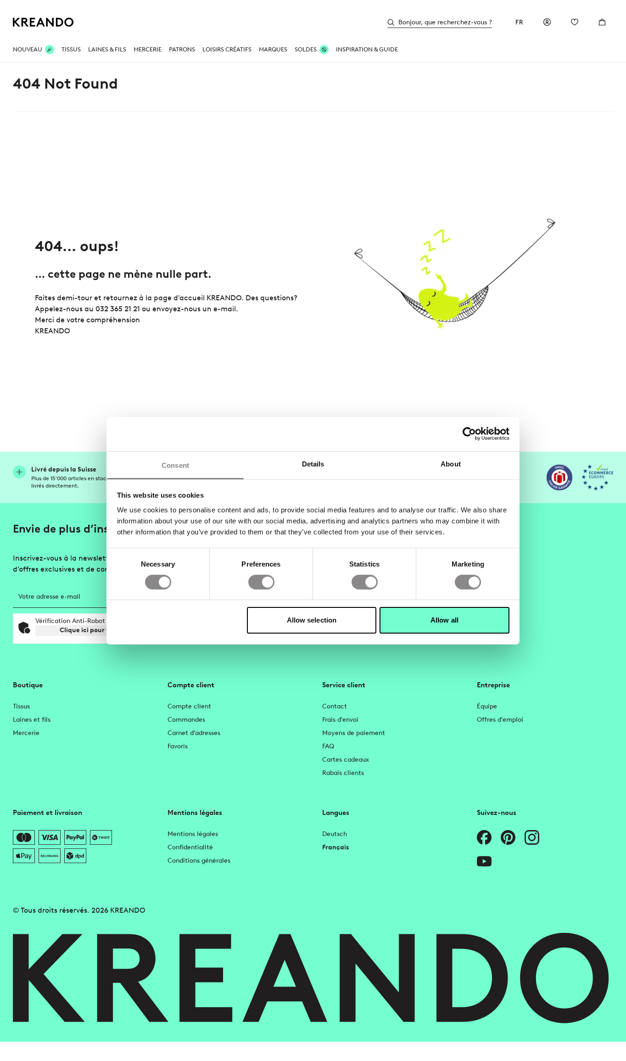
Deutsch (334, 834)
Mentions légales (193, 834)
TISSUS (71, 49)
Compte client (189, 706)
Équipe (487, 706)
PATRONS (182, 49)
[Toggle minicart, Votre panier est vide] (602, 22)
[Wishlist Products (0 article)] (575, 22)
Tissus (21, 706)
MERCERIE (148, 49)
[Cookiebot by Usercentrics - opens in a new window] (469, 434)
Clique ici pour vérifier (94, 630)
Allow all (444, 620)
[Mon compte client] (547, 22)
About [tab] (451, 463)
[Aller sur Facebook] (484, 837)
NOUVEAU (27, 49)
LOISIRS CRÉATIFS (227, 49)
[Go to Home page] (43, 22)
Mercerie (26, 733)
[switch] (261, 582)
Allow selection (312, 620)
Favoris (178, 746)
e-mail (224, 308)
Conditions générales (199, 861)
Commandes (186, 720)
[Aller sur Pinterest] (508, 837)
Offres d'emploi (500, 720)
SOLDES (306, 49)
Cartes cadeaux (345, 759)
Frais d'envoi (340, 720)
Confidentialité (190, 847)
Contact (334, 706)
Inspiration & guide (367, 49)
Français (335, 847)
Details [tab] (313, 463)
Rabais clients (343, 773)
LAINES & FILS (107, 49)
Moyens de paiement (353, 733)
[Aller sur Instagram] (532, 837)
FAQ (328, 746)
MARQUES (273, 49)
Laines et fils (31, 720)
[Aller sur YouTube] (484, 861)
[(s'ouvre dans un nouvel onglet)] (559, 477)
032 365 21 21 (117, 308)
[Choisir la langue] (520, 22)
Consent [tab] (175, 465)
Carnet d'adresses (194, 733)
